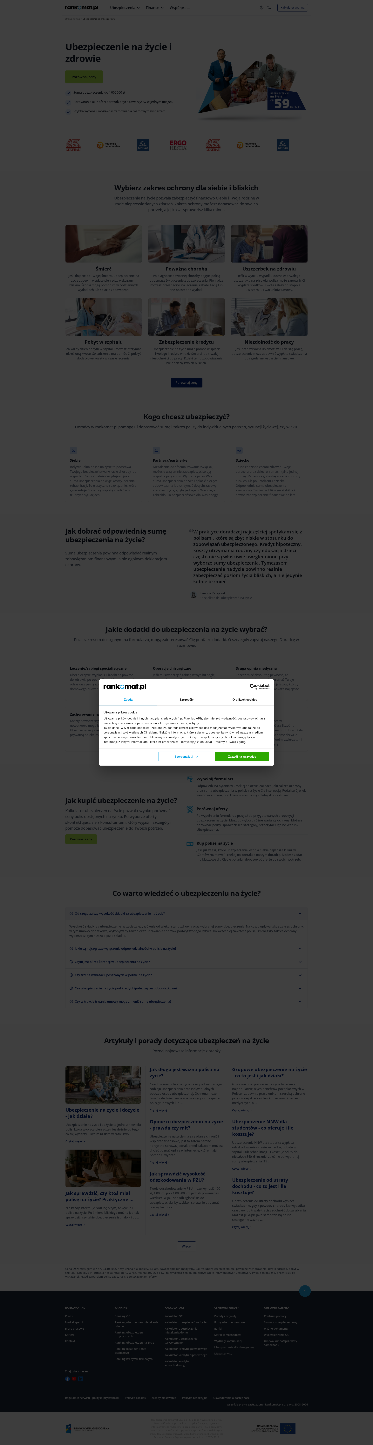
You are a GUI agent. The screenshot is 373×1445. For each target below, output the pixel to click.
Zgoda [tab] (128, 699)
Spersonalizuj (183, 756)
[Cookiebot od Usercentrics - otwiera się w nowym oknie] (253, 687)
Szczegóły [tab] (187, 699)
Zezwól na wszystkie (242, 756)
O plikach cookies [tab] (245, 699)
